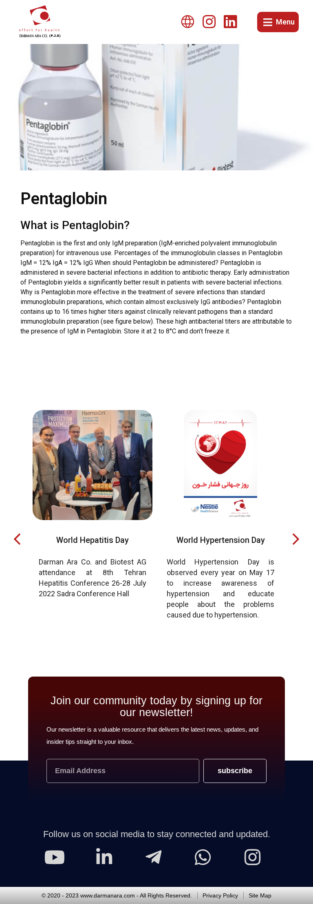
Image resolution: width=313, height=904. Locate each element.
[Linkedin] (230, 22)
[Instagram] (209, 22)
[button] (17, 539)
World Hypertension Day (95, 540)
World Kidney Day (223, 540)
